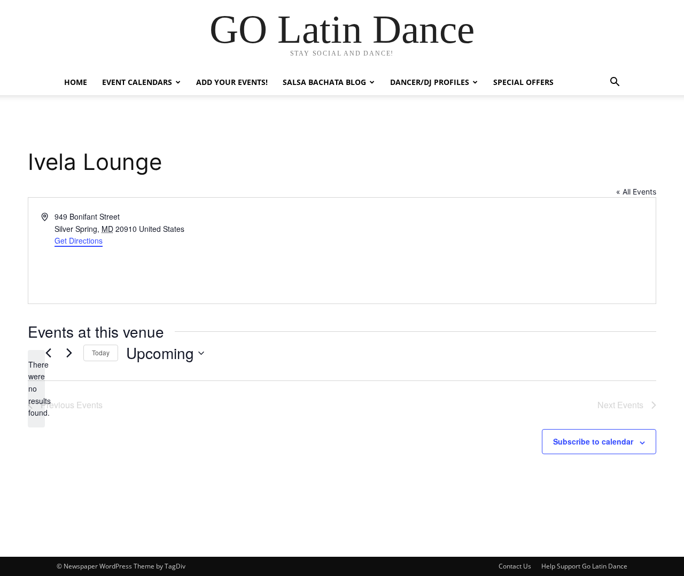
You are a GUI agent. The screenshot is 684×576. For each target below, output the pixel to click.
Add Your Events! (232, 82)
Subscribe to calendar (593, 441)
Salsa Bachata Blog (324, 82)
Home (75, 82)
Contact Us (515, 566)
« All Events (636, 191)
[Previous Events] (48, 353)
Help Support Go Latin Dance (584, 566)
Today (101, 352)
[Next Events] (69, 353)
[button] (614, 83)
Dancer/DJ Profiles (429, 82)
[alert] (36, 388)
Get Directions (79, 240)
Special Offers (523, 82)
